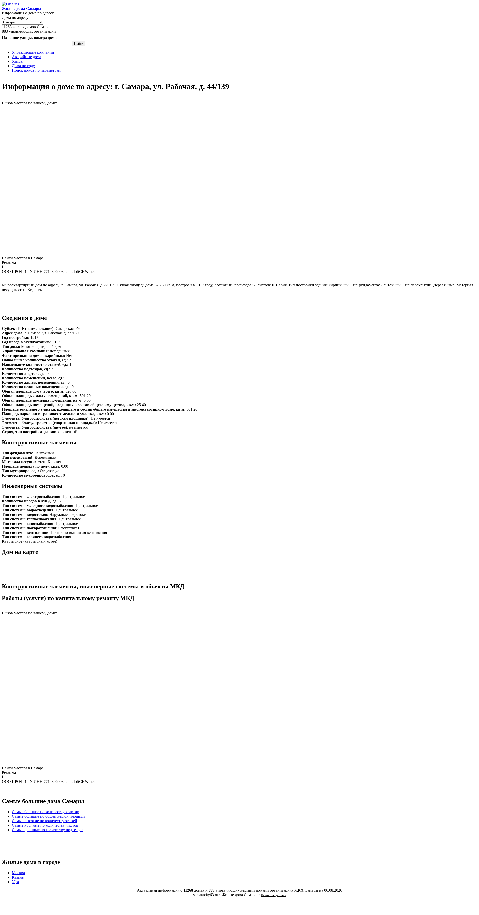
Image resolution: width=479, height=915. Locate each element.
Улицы (17, 61)
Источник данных (273, 895)
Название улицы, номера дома (29, 38)
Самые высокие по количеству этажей (44, 821)
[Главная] (10, 4)
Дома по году (23, 66)
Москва (18, 873)
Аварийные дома (26, 57)
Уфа (15, 882)
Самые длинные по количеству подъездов (47, 830)
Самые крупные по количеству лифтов (45, 825)
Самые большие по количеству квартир (45, 812)
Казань (18, 877)
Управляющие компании (33, 52)
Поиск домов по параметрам (36, 70)
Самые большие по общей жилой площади (48, 816)
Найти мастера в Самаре (23, 258)
